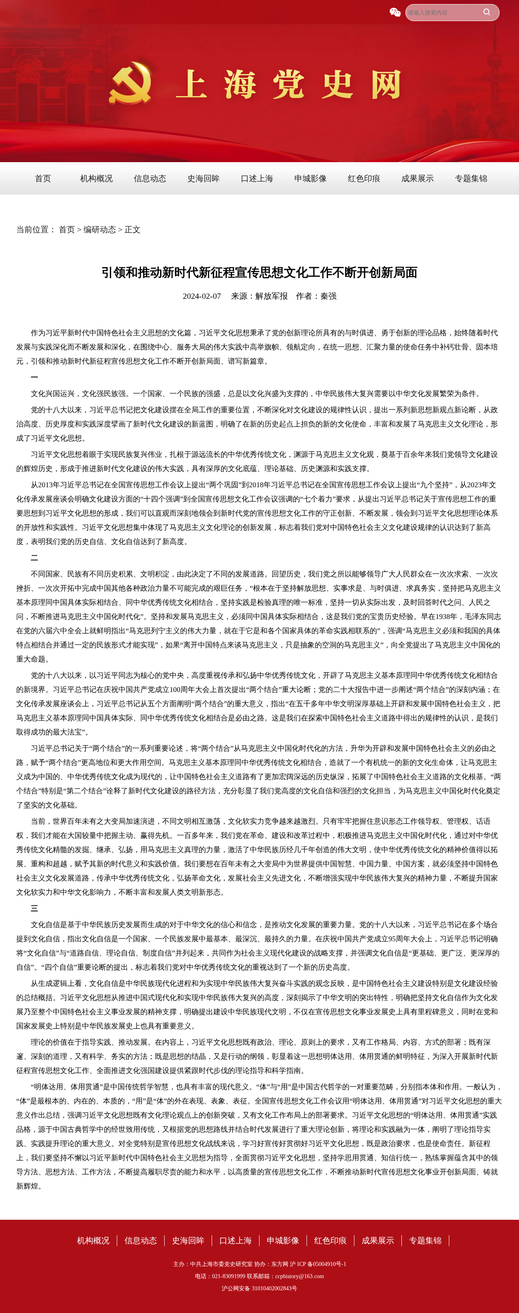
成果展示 (417, 178)
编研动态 (101, 229)
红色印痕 (364, 178)
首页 (43, 178)
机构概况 (96, 178)
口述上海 (257, 178)
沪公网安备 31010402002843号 (259, 1288)
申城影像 (310, 178)
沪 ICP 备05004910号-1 (318, 1264)
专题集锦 (471, 178)
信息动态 (150, 178)
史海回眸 (203, 178)
